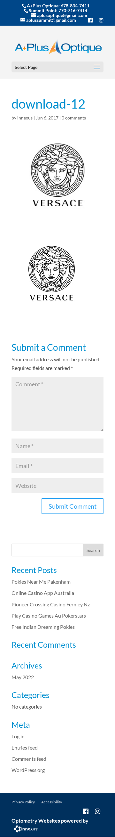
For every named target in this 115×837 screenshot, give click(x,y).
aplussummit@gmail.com (51, 20)
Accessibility (51, 802)
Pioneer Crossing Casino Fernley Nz (51, 604)
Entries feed (25, 747)
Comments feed (29, 759)
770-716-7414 (72, 10)
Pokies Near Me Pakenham (41, 582)
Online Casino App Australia (43, 593)
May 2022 (23, 677)
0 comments (74, 117)
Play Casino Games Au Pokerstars (49, 615)
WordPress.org (28, 770)
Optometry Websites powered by (50, 820)
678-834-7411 (75, 5)
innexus (25, 117)
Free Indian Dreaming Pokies (43, 627)
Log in (18, 736)
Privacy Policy (23, 802)
